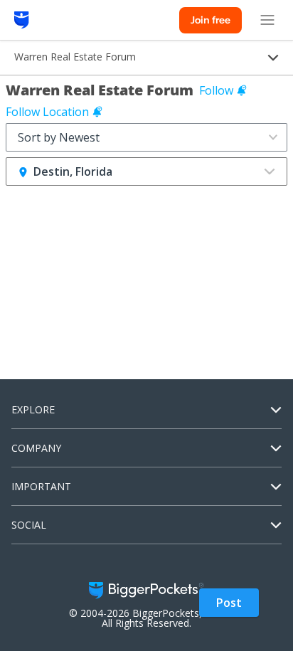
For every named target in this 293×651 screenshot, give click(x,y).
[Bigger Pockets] (21, 19)
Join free (210, 20)
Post (229, 602)
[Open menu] (267, 20)
